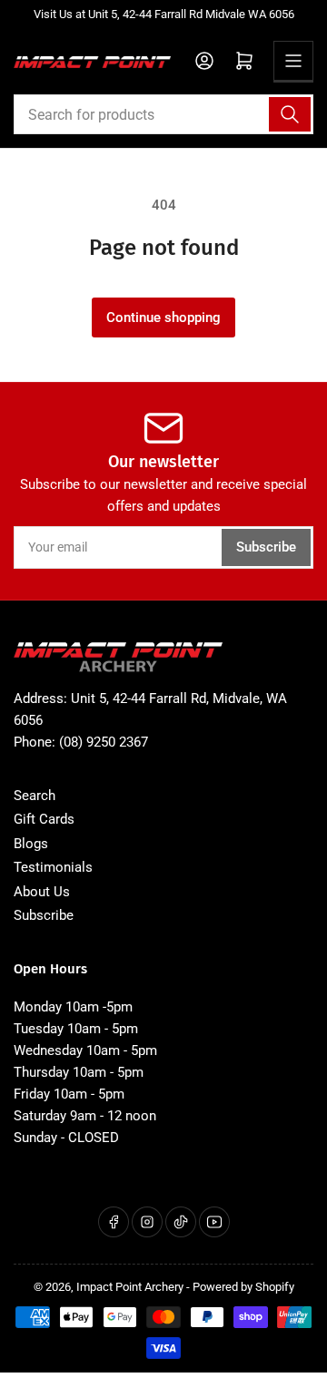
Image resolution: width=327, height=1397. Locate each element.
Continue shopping (163, 317)
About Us (42, 892)
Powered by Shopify (243, 1287)
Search (34, 795)
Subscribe (266, 547)
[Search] (290, 114)
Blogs (31, 843)
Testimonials (53, 867)
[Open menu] (293, 61)
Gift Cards (44, 819)
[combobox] (163, 114)
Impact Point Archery (129, 1287)
